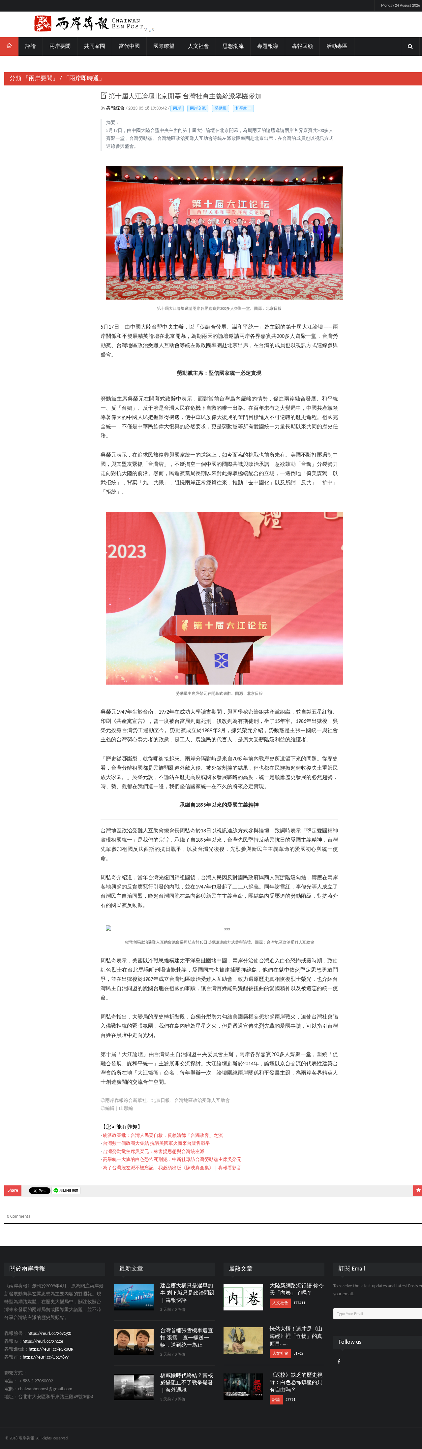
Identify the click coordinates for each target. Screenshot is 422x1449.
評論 (30, 46)
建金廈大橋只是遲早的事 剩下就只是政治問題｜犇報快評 (187, 1293)
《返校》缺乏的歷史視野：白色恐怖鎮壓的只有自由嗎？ (296, 1383)
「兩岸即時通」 (84, 79)
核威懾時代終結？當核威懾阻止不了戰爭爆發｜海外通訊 (186, 1383)
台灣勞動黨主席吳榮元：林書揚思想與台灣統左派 (153, 1151)
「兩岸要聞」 (40, 79)
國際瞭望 (163, 46)
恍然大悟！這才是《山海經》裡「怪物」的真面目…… (296, 1336)
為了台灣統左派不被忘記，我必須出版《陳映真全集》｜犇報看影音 (172, 1168)
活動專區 (336, 46)
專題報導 (267, 46)
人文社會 (198, 46)
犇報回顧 (302, 46)
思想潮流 (233, 46)
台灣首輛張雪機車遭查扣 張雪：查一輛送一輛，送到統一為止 (186, 1338)
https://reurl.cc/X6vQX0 (49, 1333)
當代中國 (129, 46)
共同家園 (94, 46)
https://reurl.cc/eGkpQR (51, 1349)
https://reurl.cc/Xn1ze (42, 1341)
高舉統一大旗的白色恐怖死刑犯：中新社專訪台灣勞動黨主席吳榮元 (172, 1159)
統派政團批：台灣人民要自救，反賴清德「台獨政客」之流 (163, 1135)
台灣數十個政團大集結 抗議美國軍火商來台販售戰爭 (156, 1143)
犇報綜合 (116, 108)
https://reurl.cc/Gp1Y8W (46, 1357)
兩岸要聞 (60, 46)
